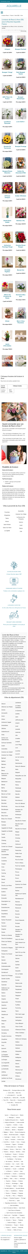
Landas (3, 1081)
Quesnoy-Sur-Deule (20, 884)
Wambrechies (19, 1045)
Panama (8, 1193)
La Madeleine (5, 1066)
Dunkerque (4, 888)
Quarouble (18, 881)
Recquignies (18, 905)
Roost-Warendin (19, 920)
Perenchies (18, 850)
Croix (2, 867)
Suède (18, 1217)
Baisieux (3, 764)
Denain (3, 879)
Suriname (8, 1220)
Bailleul (3, 761)
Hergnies (3, 1020)
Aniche (3, 710)
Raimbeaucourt (19, 898)
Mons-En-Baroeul (20, 803)
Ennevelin (4, 898)
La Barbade (21, 1169)
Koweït (14, 1169)
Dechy (3, 876)
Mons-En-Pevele (19, 806)
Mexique (14, 1181)
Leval (21, 525)
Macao (7, 1176)
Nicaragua (8, 1186)
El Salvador (20, 1144)
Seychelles (14, 1215)
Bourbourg (4, 806)
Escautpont (4, 910)
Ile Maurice (21, 1156)
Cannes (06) (11, 1093)
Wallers (17, 1042)
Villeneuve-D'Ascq (20, 1029)
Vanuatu (14, 1227)
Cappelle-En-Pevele (6, 828)
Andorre (18, 1117)
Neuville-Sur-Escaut (20, 829)
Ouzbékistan (14, 1191)
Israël (17, 1164)
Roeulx (17, 911)
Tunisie (19, 1222)
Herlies (3, 1027)
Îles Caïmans (18, 1159)
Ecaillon (3, 892)
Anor (21, 15)
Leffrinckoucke (19, 720)
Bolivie (11, 1132)
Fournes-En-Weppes (7, 947)
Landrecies (18, 702)
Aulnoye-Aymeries (6, 742)
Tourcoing (18, 1008)
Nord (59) (17, 15)
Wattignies (18, 1057)
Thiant (17, 998)
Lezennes (17, 732)
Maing (17, 760)
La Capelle (7, 530)
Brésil (5, 1134)
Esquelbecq (4, 913)
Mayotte (8, 1181)
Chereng (3, 840)
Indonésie (7, 1164)
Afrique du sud (14, 1115)
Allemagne (11, 1117)
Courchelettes (5, 854)
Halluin (3, 993)
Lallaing (3, 1072)
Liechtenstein (7, 1173)
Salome (17, 958)
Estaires (3, 917)
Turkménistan (8, 1225)
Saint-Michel (7, 524)
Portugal (23, 1198)
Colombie (12, 1139)
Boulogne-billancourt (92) (18, 1090)
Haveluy (3, 1011)
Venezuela (20, 1227)
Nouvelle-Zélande (20, 1188)
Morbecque (18, 814)
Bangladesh (20, 1130)
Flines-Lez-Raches (6, 941)
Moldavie (20, 1181)
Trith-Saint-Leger (20, 1014)
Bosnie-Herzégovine (20, 1132)
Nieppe (17, 832)
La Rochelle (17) (11, 1095)
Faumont (3, 926)
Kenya (23, 1166)
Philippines (20, 1195)
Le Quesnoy (18, 710)
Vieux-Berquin (19, 1023)
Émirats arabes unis (11, 1147)
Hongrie (14, 1156)
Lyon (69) (19, 1095)
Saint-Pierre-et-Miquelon (14, 1210)
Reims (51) (12, 1100)
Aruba (20, 1125)
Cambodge (6, 1137)
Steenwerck (18, 986)
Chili (18, 1137)
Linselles (17, 738)
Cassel (3, 834)
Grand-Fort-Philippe (7, 975)
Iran (13, 1164)
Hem (2, 1017)
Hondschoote (5, 1030)
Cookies (16, 1247)
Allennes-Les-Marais (7, 707)
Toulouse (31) (18, 1102)
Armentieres (4, 725)
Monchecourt (18, 800)
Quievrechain (18, 887)
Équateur (20, 1147)
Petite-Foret (18, 853)
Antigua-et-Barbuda (9, 1122)
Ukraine (21, 1225)
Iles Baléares (10, 1159)
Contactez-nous (5, 1)
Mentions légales (18, 1237)
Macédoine (14, 1176)
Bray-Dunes (4, 815)
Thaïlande (20, 1220)
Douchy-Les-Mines (6, 885)
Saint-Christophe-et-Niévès (10, 1208)
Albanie (21, 1115)
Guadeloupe (8, 1154)
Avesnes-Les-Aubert (7, 752)
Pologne (5, 1198)
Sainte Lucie (7, 1215)
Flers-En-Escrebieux (6, 938)
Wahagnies (18, 1036)
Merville (17, 794)
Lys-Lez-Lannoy (19, 757)
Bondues (3, 800)
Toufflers (17, 1005)
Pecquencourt (19, 847)
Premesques (18, 869)
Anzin (3, 716)
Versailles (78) (14, 1105)
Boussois (3, 812)
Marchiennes (18, 763)
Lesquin (17, 723)
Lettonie (16, 1171)
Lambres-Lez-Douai (6, 1078)
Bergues (3, 778)
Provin (17, 878)
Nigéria (14, 1186)
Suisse (23, 1217)
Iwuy (2, 1045)
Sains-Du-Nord (7, 527)
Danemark (7, 1144)
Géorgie (12, 1151)
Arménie (15, 1125)
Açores (6, 1115)
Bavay (3, 770)
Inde (22, 1161)
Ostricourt (18, 844)
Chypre (6, 1139)
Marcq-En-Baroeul (20, 766)
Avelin (3, 746)
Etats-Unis (18, 1149)
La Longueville (5, 1063)
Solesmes (17, 977)
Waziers (17, 1067)
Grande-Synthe (5, 978)
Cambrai (3, 825)
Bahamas (7, 1130)
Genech (3, 960)
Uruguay (8, 1227)
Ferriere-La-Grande (6, 935)
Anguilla (22, 1120)
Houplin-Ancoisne (6, 1036)
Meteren (17, 797)
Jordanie (18, 1166)
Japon (12, 1166)
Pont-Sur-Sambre (20, 866)
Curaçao (23, 1142)
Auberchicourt (5, 731)
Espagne (6, 1149)
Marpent (17, 772)
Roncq (17, 917)
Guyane (15, 1154)
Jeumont (3, 1048)
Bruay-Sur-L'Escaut (6, 819)
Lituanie (14, 1173)
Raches (17, 890)
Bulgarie (22, 1134)
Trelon (7, 518)
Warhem (17, 1048)
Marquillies (18, 778)
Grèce (23, 1151)
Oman (7, 1191)
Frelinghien (4, 951)
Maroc (16, 1178)
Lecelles (17, 714)
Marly (16, 769)
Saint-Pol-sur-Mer (20, 952)
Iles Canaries (9, 1161)
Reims (21, 528)
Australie (7, 1127)
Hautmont (4, 1008)
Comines (3, 843)
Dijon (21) (18, 1093)
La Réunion (9, 1171)
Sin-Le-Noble (19, 974)
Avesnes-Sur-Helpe (21, 514)
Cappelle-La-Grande (6, 831)
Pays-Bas (8, 1195)
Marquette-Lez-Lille (20, 775)
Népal (21, 1183)
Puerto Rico (12, 1200)
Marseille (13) (7, 1097)
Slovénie (6, 1217)
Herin (2, 1024)
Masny (17, 785)
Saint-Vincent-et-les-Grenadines (14, 1213)
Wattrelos (18, 1060)
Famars (3, 923)
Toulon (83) (10, 1102)
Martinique (22, 1178)
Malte (11, 1178)
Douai (3, 882)
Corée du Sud (20, 1139)
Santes (17, 961)
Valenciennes (18, 1017)
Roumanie (21, 1203)
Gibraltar (18, 1151)
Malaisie (6, 1178)
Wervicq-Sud (18, 1070)
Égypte (14, 1144)
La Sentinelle (4, 1069)
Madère (20, 1176)
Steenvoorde (18, 983)
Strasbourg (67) (21, 1100)
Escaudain (4, 904)
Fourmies (7, 512)
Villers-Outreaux (19, 1032)
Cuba (17, 1142)
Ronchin (17, 914)
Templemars (18, 989)
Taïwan (14, 1220)
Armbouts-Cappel (6, 722)
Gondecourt (4, 972)
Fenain (3, 932)
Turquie (16, 1225)
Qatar (18, 1200)
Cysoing (3, 873)
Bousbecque (4, 809)
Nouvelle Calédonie (9, 1188)
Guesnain (4, 985)
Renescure (18, 908)
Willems (17, 1076)
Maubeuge (18, 788)
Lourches (17, 751)
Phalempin (18, 856)
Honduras (21, 1154)
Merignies (18, 791)
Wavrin (17, 1063)
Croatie (12, 1142)
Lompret (17, 741)
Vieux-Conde (18, 1026)
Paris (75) (5, 1100)
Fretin (3, 957)
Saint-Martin (22, 1208)
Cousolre (3, 857)
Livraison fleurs (5, 15)
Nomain (17, 835)
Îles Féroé (16, 1161)
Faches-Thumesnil (6, 920)
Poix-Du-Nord (19, 859)
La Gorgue (4, 1059)
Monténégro (15, 1183)
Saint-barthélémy (14, 1205)
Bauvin (3, 767)
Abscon (3, 704)
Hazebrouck (4, 1014)
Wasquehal (18, 1051)
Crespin (3, 864)
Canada (13, 1137)
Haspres (3, 999)
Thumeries (18, 1002)
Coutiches (4, 861)
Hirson (7, 521)
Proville (17, 875)
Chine (23, 1137)
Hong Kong (7, 1156)
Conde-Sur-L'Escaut (6, 846)
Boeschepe (4, 797)
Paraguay (14, 1193)
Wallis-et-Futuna (17, 1230)
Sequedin (17, 971)
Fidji (24, 1149)
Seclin (17, 968)
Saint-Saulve (18, 955)
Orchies (17, 841)
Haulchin (3, 1005)
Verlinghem (18, 1020)
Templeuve (18, 992)
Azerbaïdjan (21, 1127)
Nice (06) (22, 1097)
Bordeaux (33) (6, 1090)
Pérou (14, 1195)
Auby (2, 734)
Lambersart (4, 1075)
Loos (16, 748)
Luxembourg (22, 1173)
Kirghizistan (8, 1169)
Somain (17, 980)
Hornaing (4, 1033)
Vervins (21, 522)
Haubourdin (4, 1002)
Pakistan (21, 1191)
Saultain (17, 964)
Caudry (3, 837)
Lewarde (17, 729)
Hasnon (3, 996)
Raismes (17, 902)
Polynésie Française (14, 1198)
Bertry (3, 788)
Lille (21, 531)
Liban (21, 1171)
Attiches (3, 728)
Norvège (21, 1186)
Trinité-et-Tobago (11, 1222)
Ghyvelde (4, 963)
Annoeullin (4, 713)
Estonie (12, 1149)
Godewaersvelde (5, 966)
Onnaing (17, 838)
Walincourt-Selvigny (21, 1039)
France (11, 15)
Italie (22, 1164)
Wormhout (18, 1079)
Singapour (22, 1215)
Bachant (3, 758)
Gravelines (4, 982)
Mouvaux (17, 817)
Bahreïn (14, 1130)
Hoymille (3, 1042)
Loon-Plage (18, 744)
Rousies (17, 926)
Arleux (3, 719)
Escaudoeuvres (5, 907)
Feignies (3, 929)
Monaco (8, 1183)
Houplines (4, 1039)
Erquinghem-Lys (5, 901)
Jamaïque (6, 1166)
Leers (16, 717)
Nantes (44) (15, 1097)
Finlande (6, 1151)
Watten (17, 1054)
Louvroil (17, 754)
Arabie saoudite (20, 1122)
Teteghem (18, 995)
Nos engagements (5, 1239)
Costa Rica (6, 1142)
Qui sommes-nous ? (5, 1237)
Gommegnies (5, 969)
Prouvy (17, 872)
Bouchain (4, 803)
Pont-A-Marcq (19, 863)
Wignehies (7, 515)
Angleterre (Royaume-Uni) (11, 1120)
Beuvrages (4, 791)
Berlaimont (4, 781)
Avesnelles (21, 511)
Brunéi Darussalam (13, 1134)
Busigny (3, 822)
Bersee (3, 784)
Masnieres (18, 782)
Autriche (14, 1127)
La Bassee (4, 1051)
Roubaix (17, 923)
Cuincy (3, 870)
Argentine (8, 1125)
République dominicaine (11, 1203)
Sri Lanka (12, 1217)
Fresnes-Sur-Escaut (6, 954)
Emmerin (3, 895)
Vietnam (9, 1230)
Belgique (6, 1132)
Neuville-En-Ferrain (20, 820)
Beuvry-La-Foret (5, 794)
